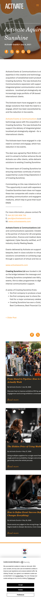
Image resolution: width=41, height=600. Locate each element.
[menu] (37, 5)
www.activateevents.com (20, 221)
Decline (20, 590)
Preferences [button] (31, 578)
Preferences (20, 595)
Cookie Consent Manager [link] (11, 562)
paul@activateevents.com (19, 218)
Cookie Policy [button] (19, 576)
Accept (20, 585)
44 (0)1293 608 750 (17, 215)
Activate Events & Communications (21, 119)
